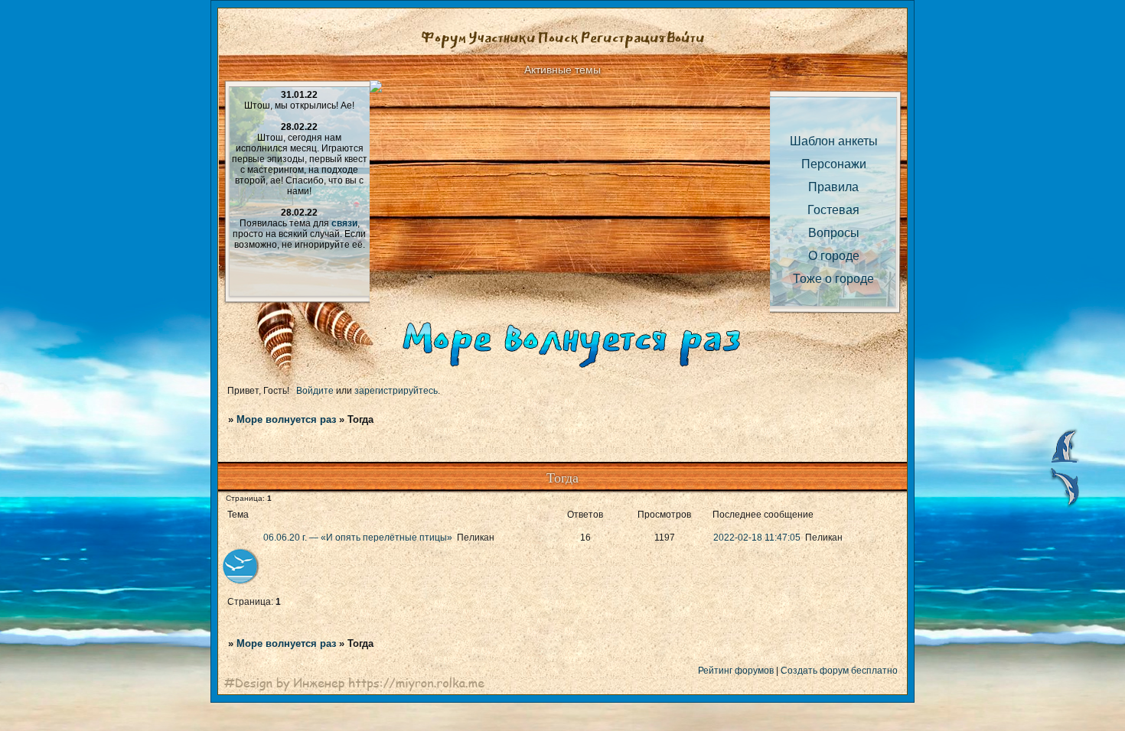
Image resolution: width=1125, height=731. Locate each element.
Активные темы (562, 69)
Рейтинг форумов (736, 670)
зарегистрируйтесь (396, 390)
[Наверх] (1064, 461)
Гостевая (833, 209)
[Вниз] (1064, 506)
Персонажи (833, 164)
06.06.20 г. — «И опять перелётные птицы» (357, 537)
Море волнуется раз (286, 419)
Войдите (315, 390)
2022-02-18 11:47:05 (757, 537)
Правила (833, 186)
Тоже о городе (833, 278)
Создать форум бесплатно (839, 670)
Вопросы (833, 232)
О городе (833, 255)
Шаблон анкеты (834, 141)
